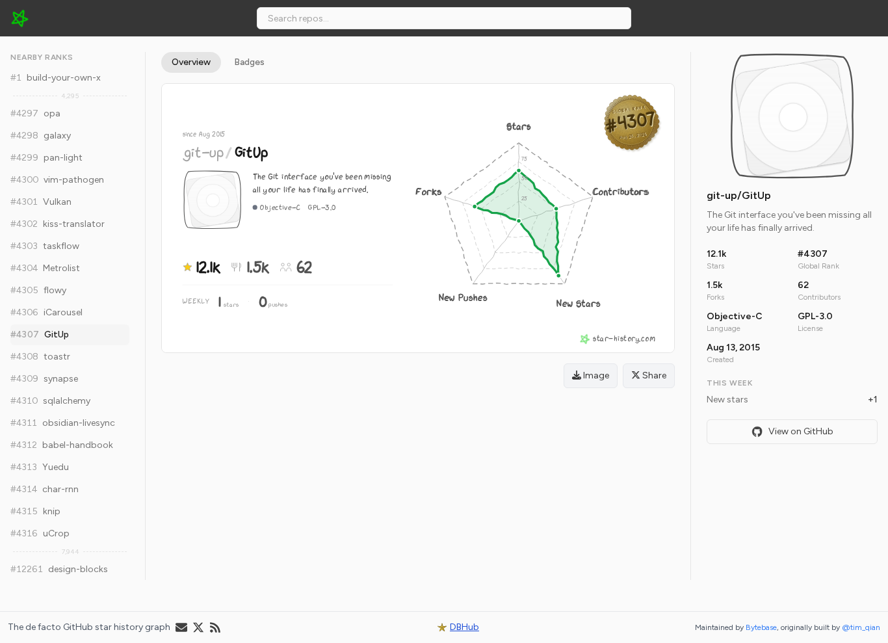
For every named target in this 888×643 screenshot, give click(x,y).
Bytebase (761, 627)
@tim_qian (861, 627)
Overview (191, 62)
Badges (249, 62)
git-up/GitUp (739, 195)
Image (595, 375)
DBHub (464, 627)
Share (653, 375)
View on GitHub (800, 431)
